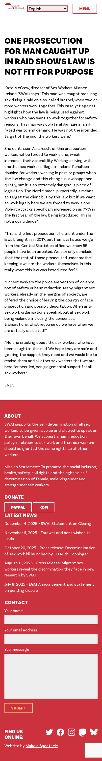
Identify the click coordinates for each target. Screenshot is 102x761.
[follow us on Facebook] (60, 732)
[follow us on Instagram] (71, 732)
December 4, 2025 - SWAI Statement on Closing (47, 523)
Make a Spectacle (42, 745)
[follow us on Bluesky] (94, 732)
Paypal (18, 507)
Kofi (43, 507)
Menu (85, 8)
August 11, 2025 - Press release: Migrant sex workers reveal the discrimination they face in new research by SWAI (49, 568)
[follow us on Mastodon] (82, 732)
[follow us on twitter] (49, 732)
